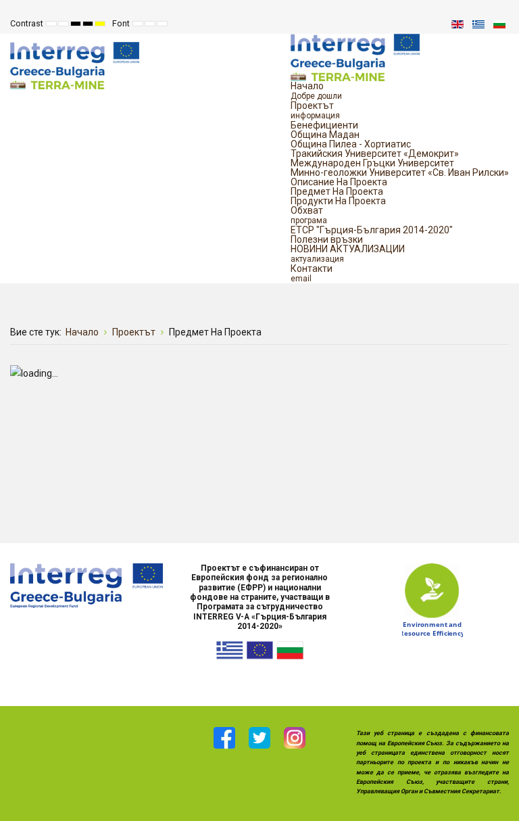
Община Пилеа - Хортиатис (351, 144)
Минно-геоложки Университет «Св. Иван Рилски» (400, 172)
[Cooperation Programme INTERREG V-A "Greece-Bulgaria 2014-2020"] (86, 585)
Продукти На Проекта (338, 200)
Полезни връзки (327, 239)
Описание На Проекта (339, 182)
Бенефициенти (324, 125)
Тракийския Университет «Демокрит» (375, 153)
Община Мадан (325, 134)
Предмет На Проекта (337, 191)
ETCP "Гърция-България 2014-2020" (372, 230)
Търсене (428, 23)
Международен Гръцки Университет (372, 163)
